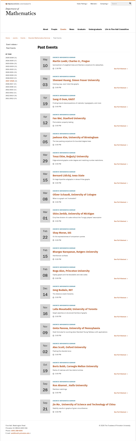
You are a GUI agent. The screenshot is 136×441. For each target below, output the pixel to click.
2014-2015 (9, 90)
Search (130, 4)
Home (8, 38)
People (54, 29)
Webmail (95, 4)
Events (63, 29)
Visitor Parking (83, 4)
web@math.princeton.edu (21, 433)
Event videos (14, 44)
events (15, 38)
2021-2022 (10, 69)
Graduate (81, 29)
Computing (105, 4)
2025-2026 (10, 58)
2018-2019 (9, 78)
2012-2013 (9, 96)
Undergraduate (95, 29)
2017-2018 (10, 81)
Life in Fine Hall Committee (117, 29)
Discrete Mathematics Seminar (39, 38)
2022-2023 (10, 66)
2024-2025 (10, 61)
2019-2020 (10, 75)
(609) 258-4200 (17, 431)
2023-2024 (10, 63)
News (71, 29)
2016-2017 (9, 84)
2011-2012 (9, 98)
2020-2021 (10, 72)
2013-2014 (9, 93)
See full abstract (120, 69)
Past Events (11, 48)
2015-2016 (9, 87)
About (45, 29)
